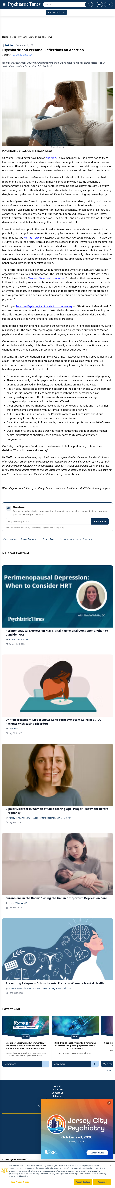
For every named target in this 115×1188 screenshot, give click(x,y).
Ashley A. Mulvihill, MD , (20, 817)
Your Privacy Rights (20, 1182)
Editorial (57, 1096)
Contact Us (57, 1092)
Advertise (58, 1089)
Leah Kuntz (14, 728)
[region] (57, 1174)
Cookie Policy (22, 1176)
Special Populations (30, 539)
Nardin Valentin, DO (18, 639)
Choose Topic (54, 12)
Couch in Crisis (10, 539)
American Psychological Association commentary (44, 306)
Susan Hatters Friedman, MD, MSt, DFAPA (52, 817)
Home (5, 37)
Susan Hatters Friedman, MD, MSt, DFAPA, (28, 988)
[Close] (110, 1166)
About (57, 1086)
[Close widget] (109, 1103)
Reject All (102, 1182)
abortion (51, 158)
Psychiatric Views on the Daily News (76, 539)
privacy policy (58, 527)
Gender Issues (49, 539)
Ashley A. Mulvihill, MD (60, 988)
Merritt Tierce (32, 237)
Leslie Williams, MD (18, 903)
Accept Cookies (83, 1182)
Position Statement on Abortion (47, 278)
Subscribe (98, 521)
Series (13, 37)
